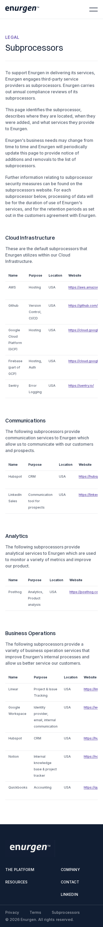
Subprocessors (66, 912)
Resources (16, 882)
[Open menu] (93, 9)
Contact (70, 882)
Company (70, 870)
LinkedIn (69, 894)
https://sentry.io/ (81, 386)
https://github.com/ (83, 306)
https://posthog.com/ (85, 592)
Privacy (12, 912)
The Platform (19, 870)
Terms (35, 912)
